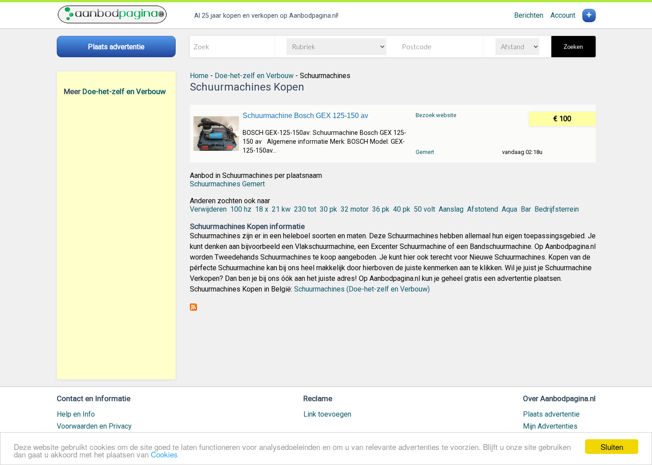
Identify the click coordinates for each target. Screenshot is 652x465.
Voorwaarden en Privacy (94, 426)
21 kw (281, 209)
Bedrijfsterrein (556, 209)
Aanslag (451, 209)
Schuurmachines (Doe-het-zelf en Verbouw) (362, 289)
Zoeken (573, 46)
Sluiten (612, 446)
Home (199, 75)
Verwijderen (208, 209)
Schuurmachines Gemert (227, 184)
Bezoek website (436, 115)
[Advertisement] (116, 237)
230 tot (305, 209)
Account (562, 15)
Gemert (425, 152)
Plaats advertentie (551, 414)
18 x (261, 209)
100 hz (240, 209)
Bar (526, 209)
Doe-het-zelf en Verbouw (124, 91)
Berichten (528, 15)
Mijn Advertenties (550, 426)
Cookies (164, 454)
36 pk (380, 209)
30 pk (328, 209)
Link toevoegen (327, 414)
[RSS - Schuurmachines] (193, 308)
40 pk (401, 209)
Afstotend (482, 209)
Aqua (509, 209)
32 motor (355, 209)
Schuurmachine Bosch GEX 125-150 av (305, 115)
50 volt (424, 209)
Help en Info (76, 414)
